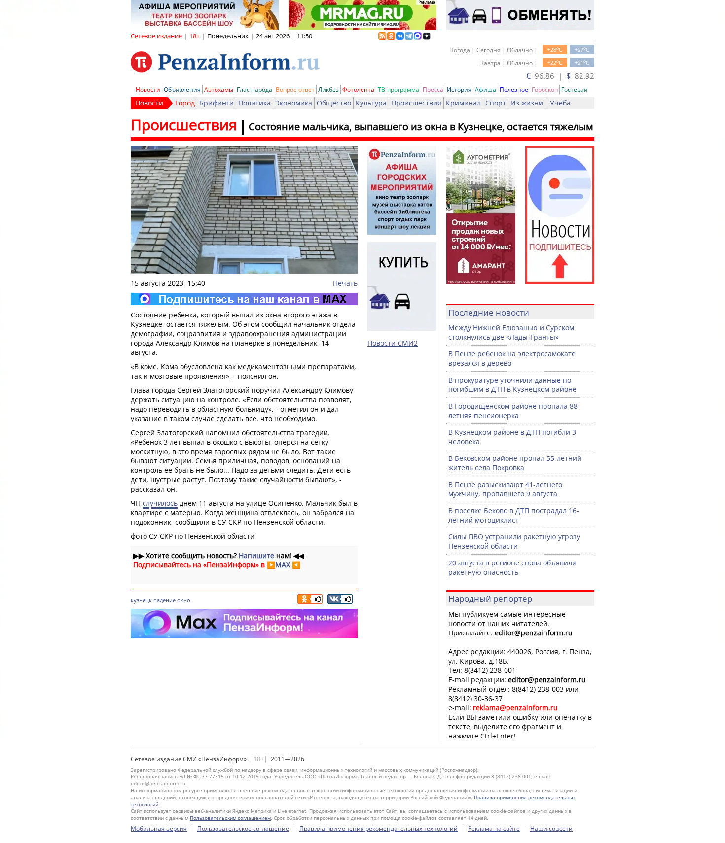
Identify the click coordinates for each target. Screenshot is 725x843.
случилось (160, 503)
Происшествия (416, 102)
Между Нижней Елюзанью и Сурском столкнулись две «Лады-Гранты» (511, 332)
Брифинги (216, 102)
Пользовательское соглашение (243, 828)
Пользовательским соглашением (230, 817)
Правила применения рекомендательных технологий (378, 828)
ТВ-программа (398, 89)
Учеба (560, 102)
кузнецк (141, 600)
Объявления (182, 89)
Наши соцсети (551, 828)
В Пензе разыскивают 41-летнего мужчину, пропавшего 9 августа (505, 489)
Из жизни (526, 102)
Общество (334, 102)
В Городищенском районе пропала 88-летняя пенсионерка (514, 410)
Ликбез (328, 89)
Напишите (256, 555)
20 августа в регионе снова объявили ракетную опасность (512, 567)
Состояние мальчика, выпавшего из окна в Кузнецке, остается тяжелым (421, 126)
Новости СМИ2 (392, 343)
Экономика (293, 102)
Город (185, 102)
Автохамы (218, 89)
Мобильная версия (159, 828)
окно (183, 600)
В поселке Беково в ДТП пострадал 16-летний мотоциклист (513, 515)
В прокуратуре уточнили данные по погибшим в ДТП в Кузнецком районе (512, 384)
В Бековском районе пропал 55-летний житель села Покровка (514, 463)
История (459, 89)
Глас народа (254, 89)
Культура (371, 102)
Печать (345, 283)
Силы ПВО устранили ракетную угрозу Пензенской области (514, 541)
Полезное (514, 89)
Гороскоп (545, 89)
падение (164, 600)
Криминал (463, 102)
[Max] (244, 299)
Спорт (495, 102)
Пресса (433, 89)
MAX (282, 564)
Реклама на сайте (494, 828)
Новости (148, 89)
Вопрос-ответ (295, 89)
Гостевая (574, 89)
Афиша (485, 89)
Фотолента (358, 89)
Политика (254, 102)
